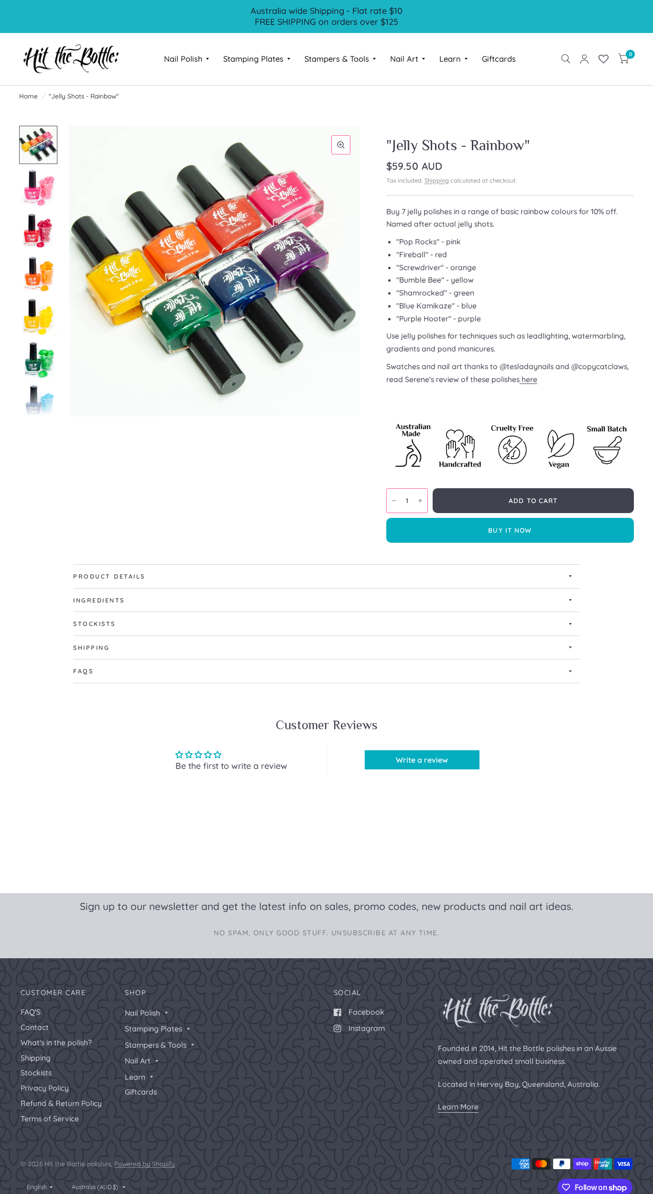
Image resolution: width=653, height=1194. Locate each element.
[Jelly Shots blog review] (521, 379)
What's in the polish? (56, 1042)
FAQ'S (31, 1012)
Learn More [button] (458, 1106)
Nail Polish (183, 59)
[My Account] (584, 59)
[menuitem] (186, 58)
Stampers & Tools (337, 59)
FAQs (83, 671)
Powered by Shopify (144, 1164)
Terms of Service (50, 1118)
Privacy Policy (45, 1088)
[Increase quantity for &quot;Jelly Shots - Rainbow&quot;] (420, 501)
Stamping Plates (253, 59)
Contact (35, 1027)
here (529, 379)
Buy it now (510, 530)
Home (28, 96)
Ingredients (99, 600)
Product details (109, 576)
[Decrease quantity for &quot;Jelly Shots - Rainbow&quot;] (394, 501)
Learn (450, 59)
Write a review (422, 760)
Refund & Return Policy (61, 1103)
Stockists (94, 623)
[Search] (565, 59)
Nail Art (404, 59)
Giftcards (499, 59)
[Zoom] (340, 144)
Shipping (436, 180)
